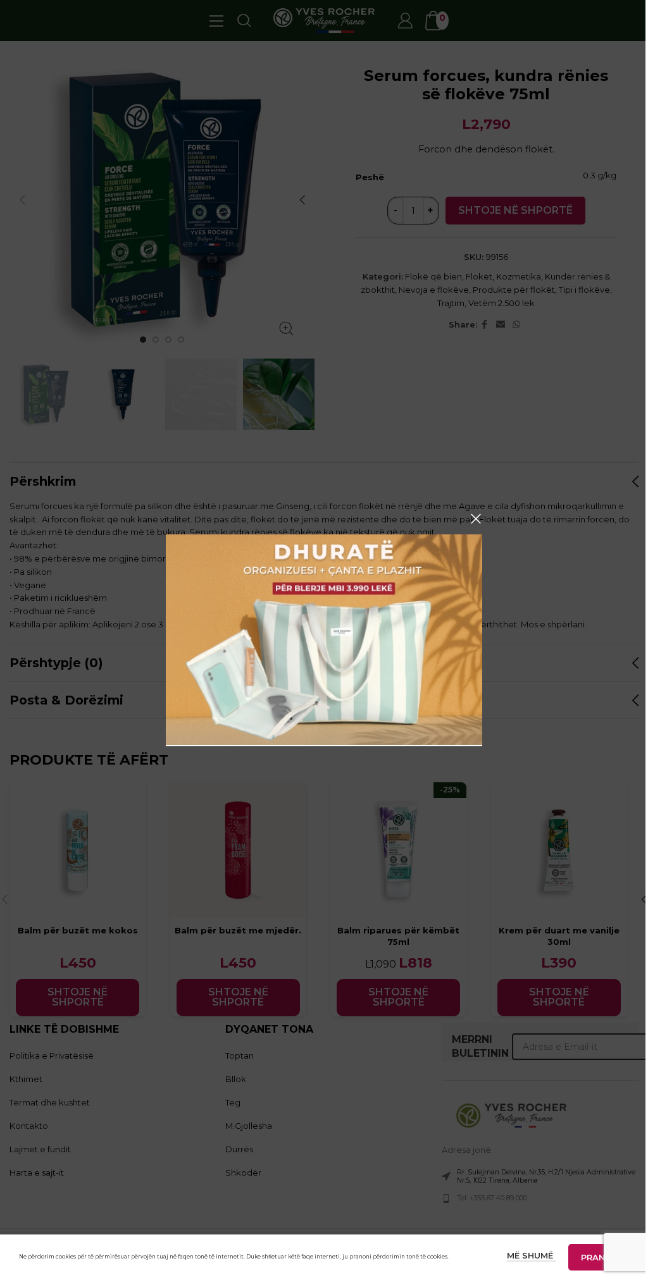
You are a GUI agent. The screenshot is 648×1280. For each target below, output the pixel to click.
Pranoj (598, 1257)
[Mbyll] (476, 518)
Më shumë (531, 1255)
